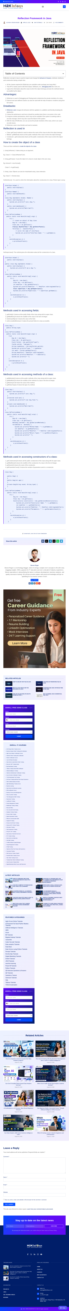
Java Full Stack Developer (11, 759)
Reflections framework (40, 533)
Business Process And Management (13, 792)
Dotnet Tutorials (10, 958)
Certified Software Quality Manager (13, 842)
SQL (6, 980)
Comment (6, 1156)
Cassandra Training (10, 851)
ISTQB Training (9, 846)
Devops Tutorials (10, 951)
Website (5, 1192)
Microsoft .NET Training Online (12, 764)
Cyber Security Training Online (12, 862)
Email (6, 723)
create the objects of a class (28, 146)
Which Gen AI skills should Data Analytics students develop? (52, 886)
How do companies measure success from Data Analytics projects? (21, 880)
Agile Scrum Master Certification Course (14, 753)
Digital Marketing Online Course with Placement (16, 864)
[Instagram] (38, 1254)
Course (7, 729)
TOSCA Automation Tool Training (13, 777)
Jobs (4, 1292)
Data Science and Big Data (11, 838)
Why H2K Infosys (42, 1275)
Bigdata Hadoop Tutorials (13, 937)
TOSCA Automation (11, 985)
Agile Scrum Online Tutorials (14, 921)
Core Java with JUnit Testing (12, 809)
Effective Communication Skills (12, 818)
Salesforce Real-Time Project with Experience (15, 849)
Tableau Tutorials (10, 982)
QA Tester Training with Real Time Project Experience (17, 779)
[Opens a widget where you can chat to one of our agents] (62, 1308)
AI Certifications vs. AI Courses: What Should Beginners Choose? (22, 892)
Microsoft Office (9, 807)
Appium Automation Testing (11, 816)
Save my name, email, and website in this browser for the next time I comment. (26, 1199)
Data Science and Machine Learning (13, 788)
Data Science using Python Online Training (15, 762)
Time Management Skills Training (13, 796)
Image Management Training (12, 844)
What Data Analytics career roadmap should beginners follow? (21, 905)
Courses (39, 1272)
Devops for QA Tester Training (12, 822)
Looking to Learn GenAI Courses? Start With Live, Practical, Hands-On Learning (53, 905)
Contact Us (40, 1277)
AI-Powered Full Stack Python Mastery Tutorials (16, 924)
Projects (6, 1289)
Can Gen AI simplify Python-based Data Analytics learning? (22, 886)
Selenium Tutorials (11, 977)
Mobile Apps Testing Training (12, 805)
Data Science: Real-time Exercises (13, 833)
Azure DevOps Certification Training (13, 775)
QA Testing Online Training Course (13, 749)
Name (7, 711)
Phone (7, 717)
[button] (42, 6)
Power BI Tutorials (10, 966)
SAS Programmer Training (11, 829)
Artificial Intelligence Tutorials (14, 927)
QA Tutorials (9, 973)
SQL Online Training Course (12, 857)
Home (38, 1266)
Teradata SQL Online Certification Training (15, 859)
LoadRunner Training (10, 801)
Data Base (8, 947)
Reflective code (11, 110)
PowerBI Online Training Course (13, 855)
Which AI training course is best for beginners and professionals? (52, 899)
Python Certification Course (12, 757)
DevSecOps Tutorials (11, 954)
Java (32, 533)
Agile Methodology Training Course (13, 783)
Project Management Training (12, 803)
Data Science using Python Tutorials (16, 949)
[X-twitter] (31, 1254)
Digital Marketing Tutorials (13, 956)
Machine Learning (10, 785)
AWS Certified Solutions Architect (13, 781)
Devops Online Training (11, 814)
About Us (39, 1269)
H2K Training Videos (9, 1294)
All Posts (34, 580)
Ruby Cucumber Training (11, 794)
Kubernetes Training (10, 799)
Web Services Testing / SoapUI (12, 853)
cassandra (8, 939)
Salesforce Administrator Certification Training (15, 772)
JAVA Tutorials (38, 22)
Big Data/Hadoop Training (11, 766)
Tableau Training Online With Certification (14, 768)
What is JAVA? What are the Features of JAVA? (21, 688)
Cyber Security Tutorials (12, 942)
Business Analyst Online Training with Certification (16, 751)
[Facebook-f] (28, 1254)
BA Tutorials (9, 935)
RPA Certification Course (11, 790)
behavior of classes (45, 78)
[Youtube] (41, 1254)
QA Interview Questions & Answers (15, 970)
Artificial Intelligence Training (12, 770)
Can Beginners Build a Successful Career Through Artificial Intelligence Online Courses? (52, 893)
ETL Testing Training (10, 836)
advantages (27, 533)
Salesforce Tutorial (11, 975)
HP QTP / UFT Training (11, 831)
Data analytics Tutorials (12, 944)
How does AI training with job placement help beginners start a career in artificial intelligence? (53, 880)
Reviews (5, 1297)
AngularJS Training (10, 820)
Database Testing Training (11, 812)
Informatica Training (10, 827)
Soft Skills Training (10, 840)
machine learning (10, 963)
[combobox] (7, 720)
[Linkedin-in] (34, 1254)
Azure (7, 932)
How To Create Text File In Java (22, 681)
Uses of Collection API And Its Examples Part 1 (22, 694)
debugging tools (46, 86)
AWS (6, 930)
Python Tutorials (10, 968)
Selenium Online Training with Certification (14, 755)
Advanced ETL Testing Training (12, 825)
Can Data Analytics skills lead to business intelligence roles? (23, 898)
